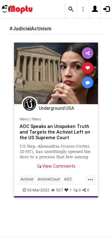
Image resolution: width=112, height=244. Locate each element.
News (24, 119)
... (90, 178)
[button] (71, 9)
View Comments (58, 166)
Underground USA (56, 108)
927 (59, 190)
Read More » (56, 73)
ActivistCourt (49, 179)
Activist (27, 179)
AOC (68, 179)
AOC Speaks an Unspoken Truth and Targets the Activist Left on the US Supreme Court (55, 131)
